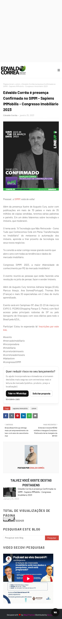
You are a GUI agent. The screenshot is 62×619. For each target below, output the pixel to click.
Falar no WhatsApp (17, 393)
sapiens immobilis (20, 408)
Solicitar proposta (41, 393)
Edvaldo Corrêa (10, 115)
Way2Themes (29, 615)
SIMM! (17, 199)
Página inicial (8, 84)
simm (17, 84)
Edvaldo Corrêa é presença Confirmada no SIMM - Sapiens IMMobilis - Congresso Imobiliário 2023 (37, 492)
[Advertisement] (31, 31)
